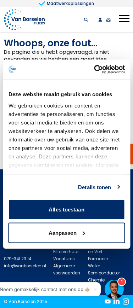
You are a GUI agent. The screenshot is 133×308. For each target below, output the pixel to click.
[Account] (100, 20)
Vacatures (64, 259)
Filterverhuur (66, 252)
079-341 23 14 (17, 259)
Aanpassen (63, 232)
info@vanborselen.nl (25, 266)
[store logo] (24, 19)
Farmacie (98, 259)
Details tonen (94, 187)
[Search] (86, 20)
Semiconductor (104, 273)
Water (94, 266)
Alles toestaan (66, 210)
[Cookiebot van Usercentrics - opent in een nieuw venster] (95, 69)
